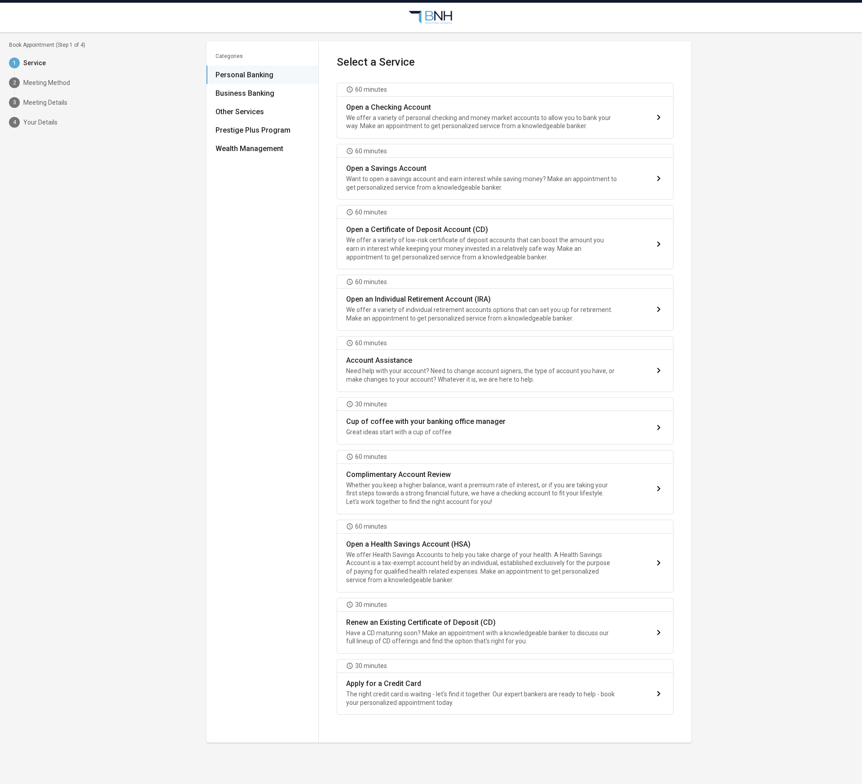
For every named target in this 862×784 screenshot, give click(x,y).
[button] (505, 110)
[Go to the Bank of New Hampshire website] (431, 17)
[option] (262, 75)
